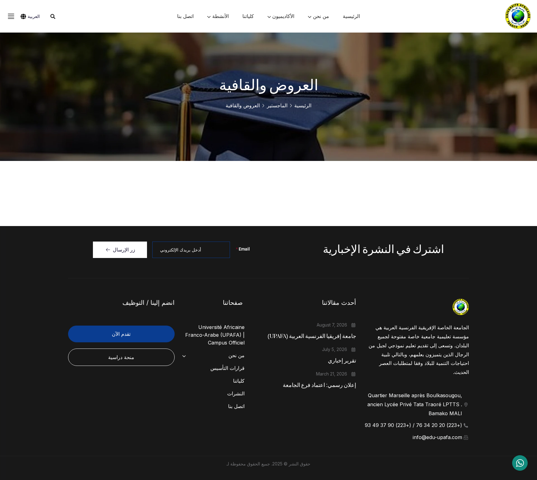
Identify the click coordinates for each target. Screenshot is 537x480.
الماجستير (277, 105)
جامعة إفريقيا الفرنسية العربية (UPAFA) (312, 336)
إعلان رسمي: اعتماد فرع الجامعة (319, 385)
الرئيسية (302, 105)
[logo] (518, 16)
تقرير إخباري (342, 361)
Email (243, 249)
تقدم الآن (121, 334)
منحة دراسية (121, 357)
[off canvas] (11, 15)
